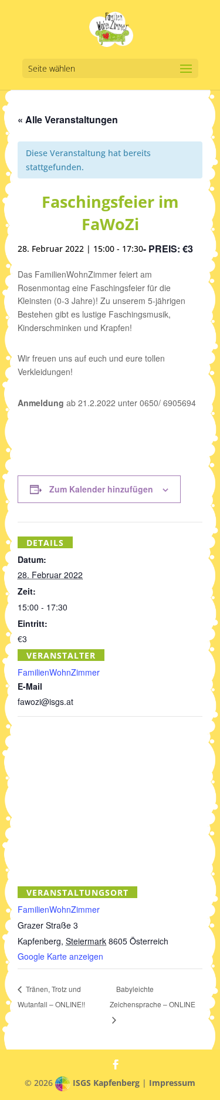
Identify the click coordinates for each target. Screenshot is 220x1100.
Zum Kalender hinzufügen (101, 489)
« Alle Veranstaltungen (68, 119)
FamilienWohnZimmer (59, 672)
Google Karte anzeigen (60, 956)
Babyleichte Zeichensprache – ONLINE (152, 996)
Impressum (172, 1082)
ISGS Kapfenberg (106, 1082)
